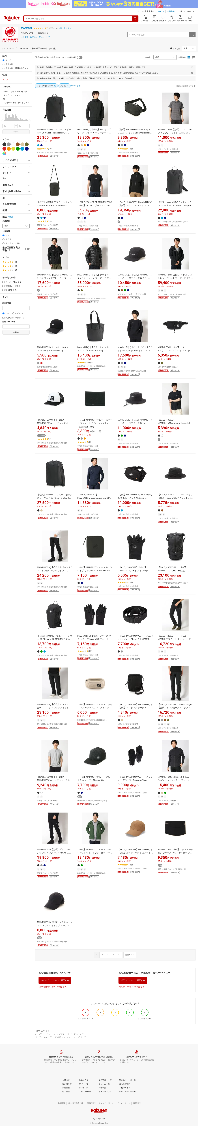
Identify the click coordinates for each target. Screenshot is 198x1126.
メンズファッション (44, 1034)
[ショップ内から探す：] (192, 34)
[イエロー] (13, 149)
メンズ (5, 80)
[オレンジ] (9, 149)
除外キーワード (8, 322)
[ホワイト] (13, 144)
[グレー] (9, 144)
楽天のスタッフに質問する (133, 980)
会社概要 (24, 37)
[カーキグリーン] (27, 144)
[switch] (27, 249)
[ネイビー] (27, 149)
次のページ (129, 955)
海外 (11, 217)
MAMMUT (26, 28)
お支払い (33, 37)
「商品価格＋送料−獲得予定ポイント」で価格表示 (55, 57)
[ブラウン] (18, 144)
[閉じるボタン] (192, 67)
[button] (187, 12)
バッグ (67, 1037)
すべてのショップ (9, 48)
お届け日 (6, 231)
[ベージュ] (22, 144)
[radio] (3, 60)
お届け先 (6, 221)
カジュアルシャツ (76, 1034)
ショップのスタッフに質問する (55, 980)
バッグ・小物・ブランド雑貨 (48, 1037)
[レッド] (4, 149)
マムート (6, 178)
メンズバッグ (80, 1037)
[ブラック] (4, 144)
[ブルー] (22, 149)
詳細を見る (130, 78)
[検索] (135, 18)
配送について (44, 37)
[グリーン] (18, 149)
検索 (17, 132)
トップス (60, 1034)
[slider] (2, 120)
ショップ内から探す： (138, 35)
